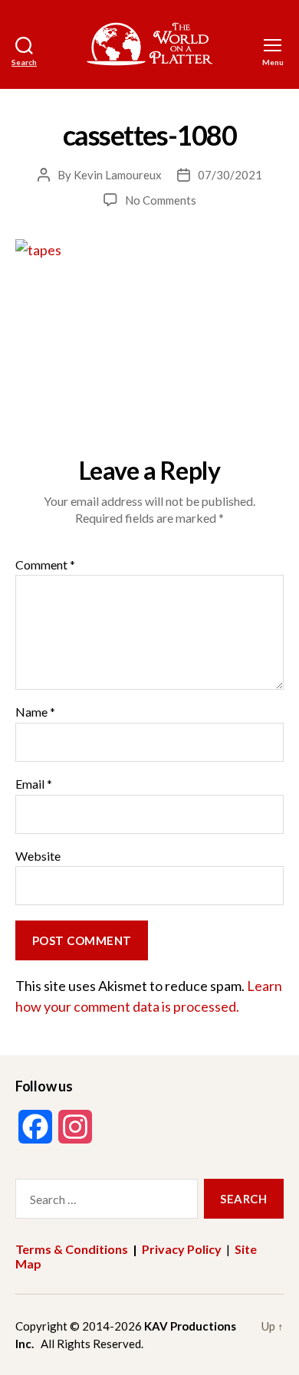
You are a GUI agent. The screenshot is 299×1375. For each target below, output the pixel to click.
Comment (45, 565)
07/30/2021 (230, 175)
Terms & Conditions (71, 1249)
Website (38, 856)
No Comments (160, 200)
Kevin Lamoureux (118, 175)
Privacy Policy (182, 1249)
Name (35, 712)
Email (33, 784)
